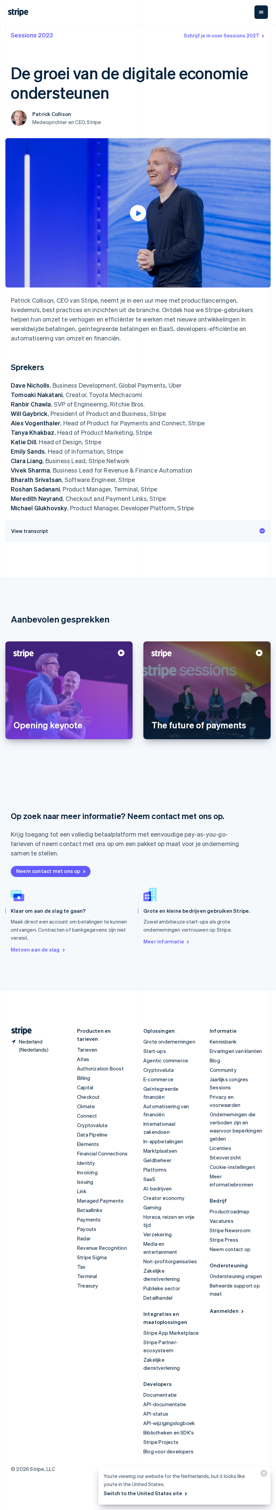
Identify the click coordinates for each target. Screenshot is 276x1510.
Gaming (152, 1207)
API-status (155, 1413)
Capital (85, 1087)
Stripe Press (224, 1239)
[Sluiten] (263, 1475)
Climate (86, 1106)
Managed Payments (100, 1200)
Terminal (87, 1276)
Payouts (86, 1229)
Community (223, 1069)
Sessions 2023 (32, 35)
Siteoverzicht (225, 1157)
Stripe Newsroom (230, 1230)
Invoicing (87, 1172)
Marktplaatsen (160, 1150)
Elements (88, 1144)
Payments (89, 1219)
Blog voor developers (168, 1451)
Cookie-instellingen (232, 1167)
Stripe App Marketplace (171, 1332)
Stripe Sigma (92, 1257)
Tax (81, 1266)
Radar (84, 1238)
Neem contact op (230, 1249)
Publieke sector (161, 1288)
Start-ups (154, 1051)
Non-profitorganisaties (170, 1261)
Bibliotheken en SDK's (168, 1432)
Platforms (155, 1169)
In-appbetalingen (163, 1141)
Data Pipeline (92, 1134)
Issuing (85, 1181)
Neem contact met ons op (48, 871)
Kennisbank (223, 1041)
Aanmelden (224, 1310)
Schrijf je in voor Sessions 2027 (221, 35)
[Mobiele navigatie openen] (261, 12)
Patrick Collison (51, 114)
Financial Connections (102, 1153)
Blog (215, 1060)
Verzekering (157, 1234)
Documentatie (160, 1394)
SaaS (149, 1179)
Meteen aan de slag (35, 949)
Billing (83, 1078)
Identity (86, 1162)
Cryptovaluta (92, 1125)
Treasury (87, 1285)
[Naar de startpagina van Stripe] (18, 1031)
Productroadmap (229, 1211)
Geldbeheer (157, 1160)
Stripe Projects (160, 1442)
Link (82, 1191)
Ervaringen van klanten (236, 1051)
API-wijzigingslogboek (169, 1423)
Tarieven (87, 1049)
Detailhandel (157, 1297)
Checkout (88, 1096)
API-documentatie (164, 1404)
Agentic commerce (165, 1060)
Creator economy (163, 1198)
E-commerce (158, 1079)
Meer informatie (163, 941)
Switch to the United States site (143, 1493)
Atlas (83, 1059)
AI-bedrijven (157, 1188)
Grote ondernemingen (169, 1041)
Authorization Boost (100, 1068)
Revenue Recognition (102, 1247)
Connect (87, 1115)
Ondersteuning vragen (236, 1276)
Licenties (220, 1148)
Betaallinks (89, 1210)
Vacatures (222, 1220)
